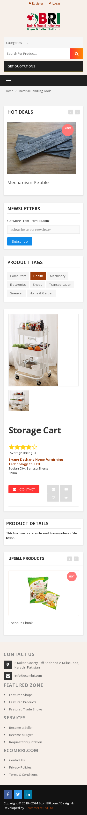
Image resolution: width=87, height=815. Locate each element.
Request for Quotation (25, 742)
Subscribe (20, 241)
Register (37, 3)
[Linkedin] (28, 794)
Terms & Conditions (23, 774)
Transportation (60, 284)
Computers (18, 276)
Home (9, 91)
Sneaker (16, 293)
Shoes (37, 284)
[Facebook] (8, 794)
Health (38, 276)
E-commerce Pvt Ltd (39, 808)
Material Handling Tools (35, 91)
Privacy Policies (20, 767)
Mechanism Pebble (28, 182)
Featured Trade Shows (26, 709)
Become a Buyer (21, 735)
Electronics (18, 284)
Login (56, 3)
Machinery (57, 276)
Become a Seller (21, 727)
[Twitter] (18, 794)
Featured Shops (21, 695)
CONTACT (27, 489)
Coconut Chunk (20, 622)
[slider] (15, 189)
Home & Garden (41, 293)
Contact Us (17, 760)
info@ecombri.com (28, 675)
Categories (14, 42)
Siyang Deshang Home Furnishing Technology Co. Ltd (35, 461)
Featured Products (22, 702)
